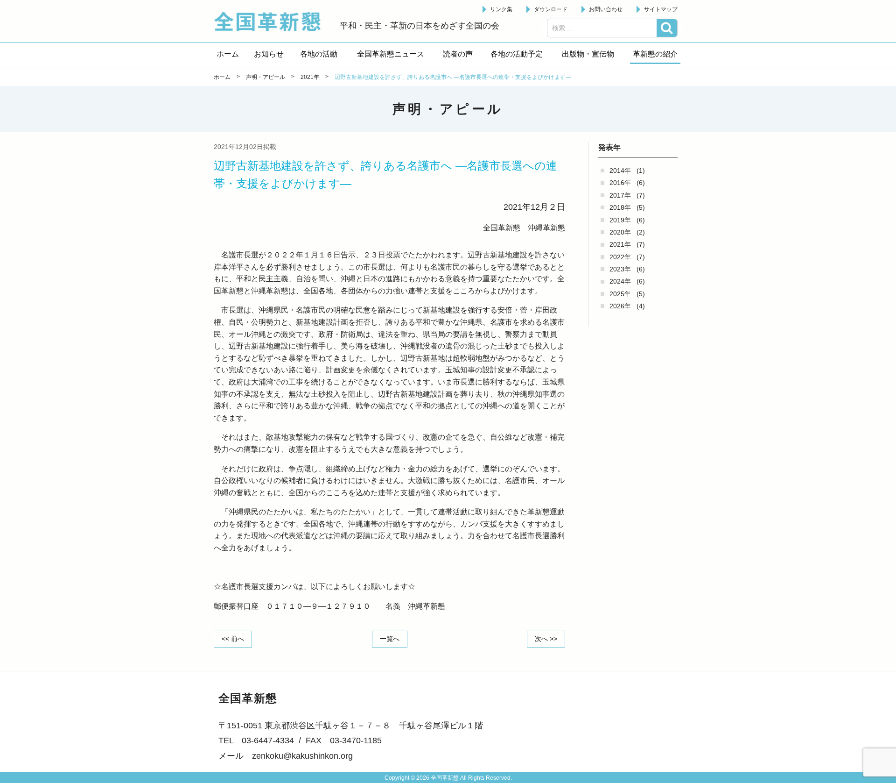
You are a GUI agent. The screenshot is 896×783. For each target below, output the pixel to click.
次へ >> (546, 638)
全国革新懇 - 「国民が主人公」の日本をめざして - (272, 21)
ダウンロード (550, 9)
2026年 (620, 306)
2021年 (620, 244)
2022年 (620, 257)
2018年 (620, 207)
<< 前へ (233, 638)
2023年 (620, 269)
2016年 (620, 182)
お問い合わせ (606, 9)
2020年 (620, 232)
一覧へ (389, 638)
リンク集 (501, 9)
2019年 (620, 220)
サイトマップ (661, 9)
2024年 (620, 281)
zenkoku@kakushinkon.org (302, 756)
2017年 (620, 195)
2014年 (620, 170)
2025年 (620, 294)
